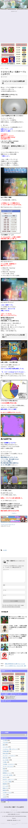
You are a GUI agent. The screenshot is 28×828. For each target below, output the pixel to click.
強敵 (4, 744)
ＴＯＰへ (14, 513)
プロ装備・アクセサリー (8, 764)
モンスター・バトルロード (9, 755)
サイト (4, 595)
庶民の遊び (5, 757)
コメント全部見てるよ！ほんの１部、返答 (15, 665)
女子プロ (5, 777)
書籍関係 (5, 783)
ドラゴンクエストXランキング (8, 524)
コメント (6, 569)
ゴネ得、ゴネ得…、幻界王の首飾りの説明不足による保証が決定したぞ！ (18, 627)
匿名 (8, 560)
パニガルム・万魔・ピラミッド (10, 749)
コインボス (5, 746)
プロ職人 (5, 762)
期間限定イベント (7, 773)
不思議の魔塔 (6, 751)
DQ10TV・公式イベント (8, 779)
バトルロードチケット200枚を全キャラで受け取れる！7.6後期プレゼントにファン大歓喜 (18, 636)
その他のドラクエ (7, 792)
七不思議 (5, 770)
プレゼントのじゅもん (8, 766)
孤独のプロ (5, 788)
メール (4, 590)
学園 (4, 768)
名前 (4, 585)
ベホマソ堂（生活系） (8, 775)
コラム (4, 794)
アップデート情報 (7, 781)
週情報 (4, 790)
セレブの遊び (6, 760)
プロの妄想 (5, 742)
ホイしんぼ (5, 786)
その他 (5, 550)
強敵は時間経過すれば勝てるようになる (15, 663)
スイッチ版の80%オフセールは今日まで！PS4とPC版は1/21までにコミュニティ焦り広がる (18, 645)
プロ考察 (5, 740)
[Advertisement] (14, 26)
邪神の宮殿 (5, 753)
